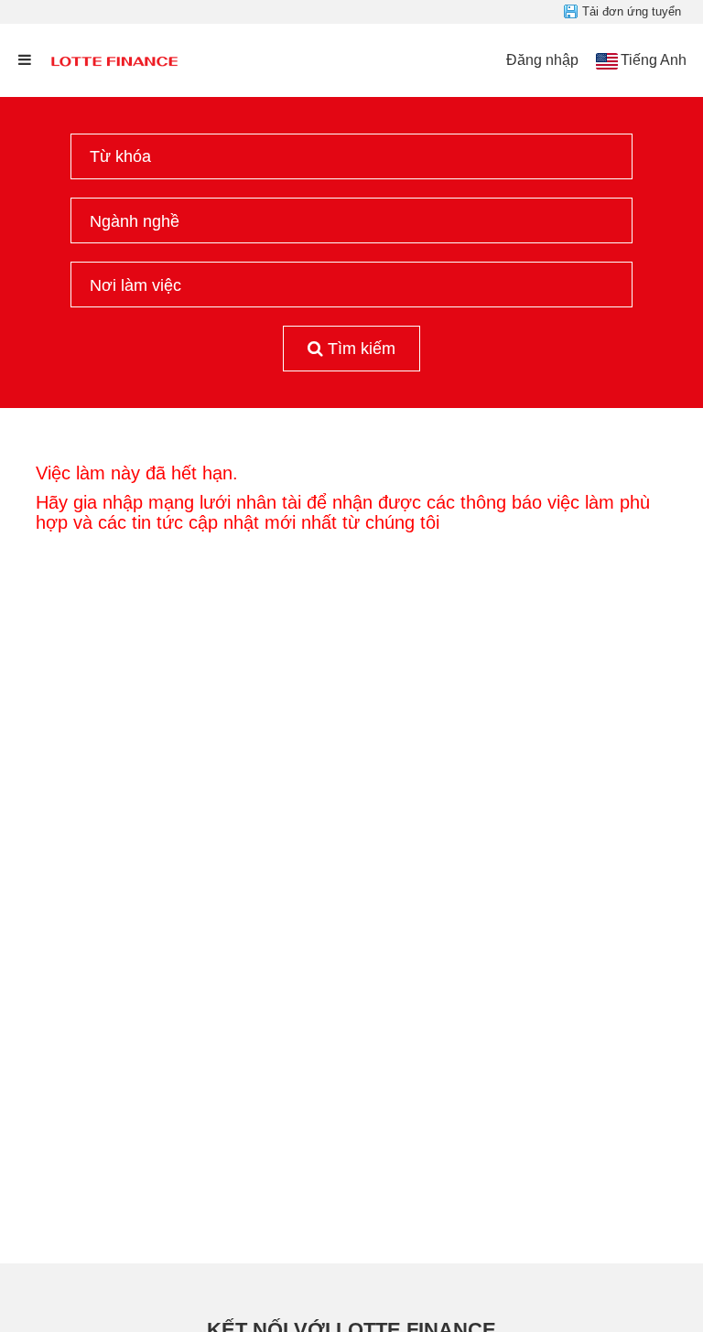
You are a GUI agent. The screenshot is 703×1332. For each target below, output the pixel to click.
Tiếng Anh (654, 60)
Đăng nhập (542, 60)
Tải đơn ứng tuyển (631, 11)
